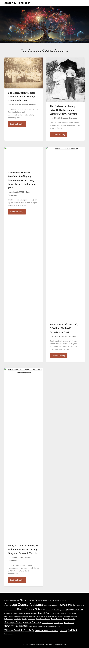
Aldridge (40, 600)
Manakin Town (41, 616)
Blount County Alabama (50, 605)
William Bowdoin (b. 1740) (19, 630)
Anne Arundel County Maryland (58, 600)
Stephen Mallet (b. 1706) (53, 626)
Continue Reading (16, 124)
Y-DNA (72, 630)
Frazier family (49, 610)
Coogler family (80, 605)
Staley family (41, 626)
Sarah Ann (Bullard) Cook (16, 625)
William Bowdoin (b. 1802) (47, 630)
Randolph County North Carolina (22, 622)
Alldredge (46, 600)
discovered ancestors (10, 610)
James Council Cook (41, 612)
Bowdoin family (66, 604)
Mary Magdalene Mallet (70, 616)
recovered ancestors (47, 623)
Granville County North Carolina (21, 613)
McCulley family (8, 619)
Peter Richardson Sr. (69, 619)
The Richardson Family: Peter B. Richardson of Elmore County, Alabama (63, 110)
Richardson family (69, 623)
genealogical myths (74, 609)
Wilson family (63, 631)
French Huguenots (59, 610)
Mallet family (32, 616)
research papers (58, 623)
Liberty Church (8, 616)
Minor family (17, 619)
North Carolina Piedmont (43, 619)
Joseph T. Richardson (17, 3)
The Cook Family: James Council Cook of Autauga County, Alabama (21, 96)
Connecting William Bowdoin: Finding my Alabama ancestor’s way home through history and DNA (22, 180)
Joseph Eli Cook (56, 613)
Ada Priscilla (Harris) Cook (11, 600)
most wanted (31, 619)
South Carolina (33, 626)
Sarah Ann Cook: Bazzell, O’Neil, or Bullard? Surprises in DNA (64, 328)
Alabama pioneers (28, 599)
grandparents (8, 613)
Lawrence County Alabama (68, 613)
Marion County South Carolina (54, 616)
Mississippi (24, 619)
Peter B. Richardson (56, 619)
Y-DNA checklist (8, 634)
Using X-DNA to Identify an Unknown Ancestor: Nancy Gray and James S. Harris (23, 549)
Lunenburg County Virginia (21, 616)
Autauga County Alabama (23, 604)
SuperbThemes (60, 644)
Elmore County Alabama (31, 609)
